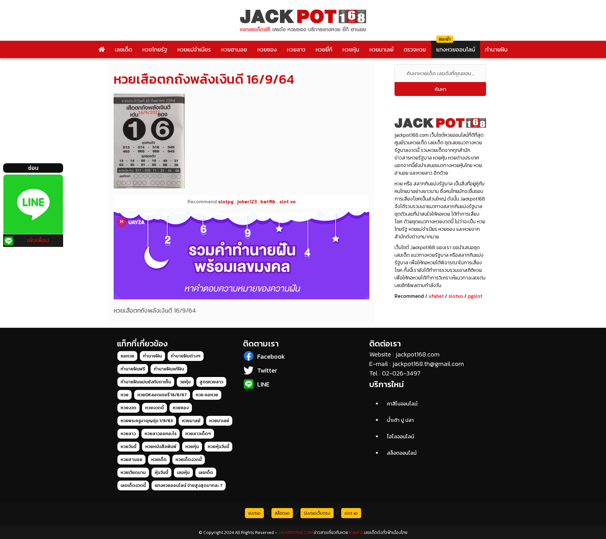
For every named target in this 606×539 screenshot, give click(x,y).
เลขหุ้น (183, 472)
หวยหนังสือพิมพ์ (160, 446)
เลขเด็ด (123, 49)
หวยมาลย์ (191, 420)
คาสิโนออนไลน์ (402, 403)
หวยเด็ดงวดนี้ (188, 459)
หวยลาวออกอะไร (160, 433)
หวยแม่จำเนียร (194, 49)
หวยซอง (267, 49)
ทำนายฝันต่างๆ (185, 356)
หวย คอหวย (207, 395)
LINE (263, 384)
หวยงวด (128, 407)
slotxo (456, 296)
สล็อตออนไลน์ (402, 453)
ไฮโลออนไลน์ (400, 436)
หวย (124, 395)
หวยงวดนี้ (154, 407)
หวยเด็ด (159, 459)
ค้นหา (440, 89)
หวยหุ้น (350, 49)
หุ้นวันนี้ (161, 472)
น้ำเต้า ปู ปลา (400, 420)
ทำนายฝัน (496, 49)
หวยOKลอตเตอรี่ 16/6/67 (162, 395)
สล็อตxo (282, 513)
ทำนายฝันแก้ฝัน (169, 369)
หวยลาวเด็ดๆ (198, 433)
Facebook (271, 356)
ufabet (436, 296)
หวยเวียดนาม (133, 472)
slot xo (351, 513)
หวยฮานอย (234, 49)
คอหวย (127, 356)
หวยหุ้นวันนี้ (218, 446)
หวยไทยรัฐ (154, 49)
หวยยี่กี (324, 49)
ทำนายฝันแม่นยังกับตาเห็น (146, 382)
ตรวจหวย (415, 49)
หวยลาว (296, 49)
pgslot (475, 296)
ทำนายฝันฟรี (133, 369)
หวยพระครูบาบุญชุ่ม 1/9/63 (147, 420)
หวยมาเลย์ (381, 49)
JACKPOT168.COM (295, 532)
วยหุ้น (185, 382)
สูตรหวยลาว (211, 382)
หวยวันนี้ (128, 446)
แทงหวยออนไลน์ (455, 49)
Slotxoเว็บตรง (317, 513)
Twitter (267, 370)
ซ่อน (33, 168)
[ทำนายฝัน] (241, 255)
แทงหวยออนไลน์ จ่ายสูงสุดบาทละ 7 (189, 485)
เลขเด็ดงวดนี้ (133, 485)
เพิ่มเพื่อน (38, 240)
